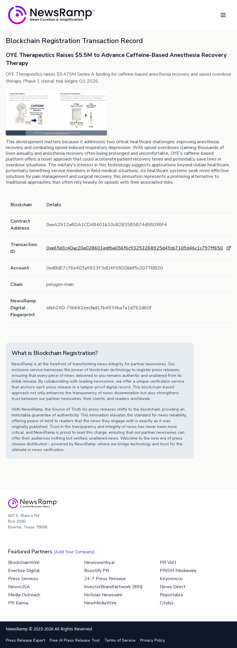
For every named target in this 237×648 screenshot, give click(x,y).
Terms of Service (120, 640)
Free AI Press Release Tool (75, 640)
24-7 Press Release (105, 579)
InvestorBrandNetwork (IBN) (113, 587)
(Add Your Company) (74, 552)
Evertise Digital (24, 570)
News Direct (173, 587)
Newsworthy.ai (99, 562)
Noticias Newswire (103, 595)
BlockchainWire (24, 562)
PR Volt (168, 562)
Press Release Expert (25, 640)
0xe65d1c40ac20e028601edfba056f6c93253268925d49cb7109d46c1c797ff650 (134, 248)
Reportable (171, 595)
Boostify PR (96, 570)
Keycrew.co (171, 579)
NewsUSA (19, 587)
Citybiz (167, 603)
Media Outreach (24, 595)
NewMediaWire (100, 603)
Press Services (23, 579)
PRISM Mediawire (178, 570)
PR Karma (18, 603)
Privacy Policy (152, 640)
